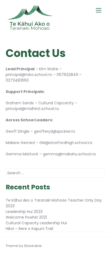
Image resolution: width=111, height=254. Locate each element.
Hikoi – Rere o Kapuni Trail (29, 228)
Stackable (33, 245)
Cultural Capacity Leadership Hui (36, 223)
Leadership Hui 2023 (24, 211)
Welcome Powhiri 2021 (26, 217)
